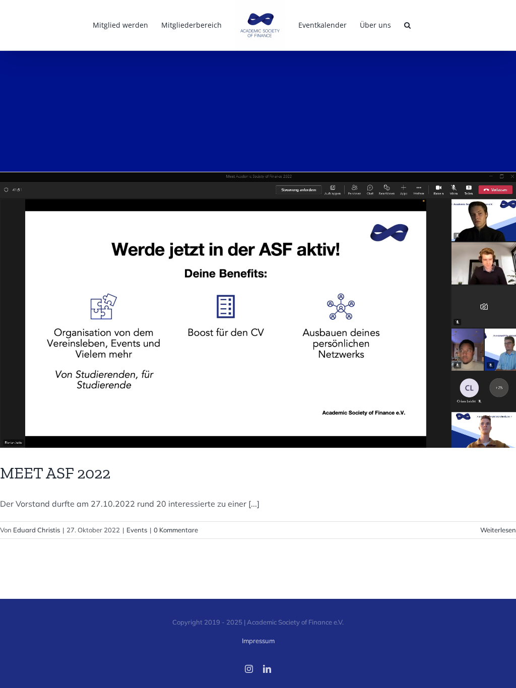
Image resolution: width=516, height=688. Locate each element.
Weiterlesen (498, 530)
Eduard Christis (36, 530)
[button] (407, 25)
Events (136, 530)
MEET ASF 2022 (55, 473)
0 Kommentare (176, 530)
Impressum (258, 641)
